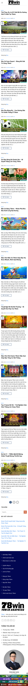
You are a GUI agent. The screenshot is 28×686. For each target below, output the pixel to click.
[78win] (14, 2)
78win (3, 614)
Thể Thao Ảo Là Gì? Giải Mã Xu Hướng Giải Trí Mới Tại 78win (14, 13)
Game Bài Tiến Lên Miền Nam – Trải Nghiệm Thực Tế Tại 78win (13, 537)
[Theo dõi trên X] (2, 620)
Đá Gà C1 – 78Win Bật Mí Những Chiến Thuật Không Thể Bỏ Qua (12, 455)
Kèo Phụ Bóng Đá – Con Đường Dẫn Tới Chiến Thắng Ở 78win (13, 111)
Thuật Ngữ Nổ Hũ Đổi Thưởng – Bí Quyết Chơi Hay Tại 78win (12, 308)
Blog (2, 10)
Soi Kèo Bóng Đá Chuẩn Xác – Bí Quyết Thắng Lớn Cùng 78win (12, 160)
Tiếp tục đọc (6, 49)
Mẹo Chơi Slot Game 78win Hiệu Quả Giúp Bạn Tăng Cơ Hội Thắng (13, 357)
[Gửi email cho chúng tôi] (5, 620)
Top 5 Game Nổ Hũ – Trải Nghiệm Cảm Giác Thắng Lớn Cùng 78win (14, 406)
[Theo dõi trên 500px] (14, 620)
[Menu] (2, 3)
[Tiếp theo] (17, 502)
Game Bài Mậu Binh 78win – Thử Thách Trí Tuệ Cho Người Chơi (13, 532)
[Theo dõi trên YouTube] (11, 620)
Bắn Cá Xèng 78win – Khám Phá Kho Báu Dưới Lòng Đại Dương (13, 210)
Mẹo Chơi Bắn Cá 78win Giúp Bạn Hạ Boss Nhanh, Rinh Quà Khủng (13, 259)
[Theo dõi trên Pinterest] (8, 620)
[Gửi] (25, 512)
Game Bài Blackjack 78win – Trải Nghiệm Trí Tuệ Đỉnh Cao (13, 542)
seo (14, 18)
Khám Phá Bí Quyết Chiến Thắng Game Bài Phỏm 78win (13, 522)
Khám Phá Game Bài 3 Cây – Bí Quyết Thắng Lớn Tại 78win (13, 527)
